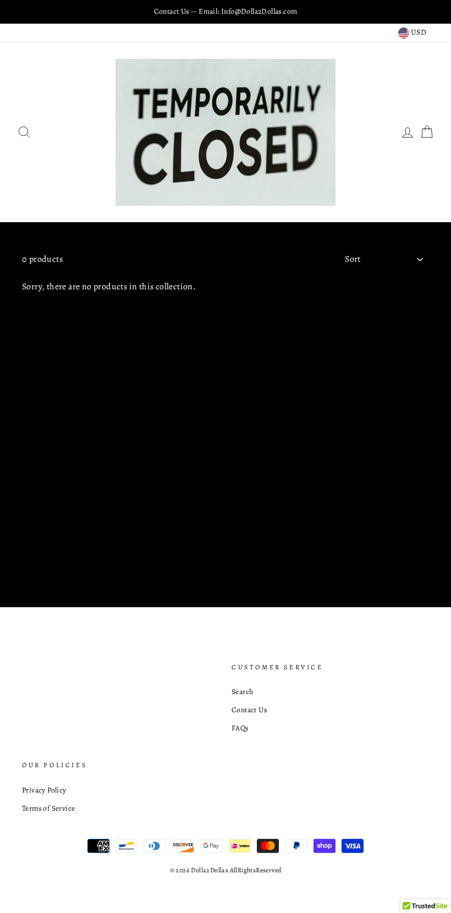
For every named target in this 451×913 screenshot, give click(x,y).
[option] (225, 12)
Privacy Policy (44, 790)
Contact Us (249, 710)
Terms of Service (48, 808)
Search (242, 691)
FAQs (240, 728)
